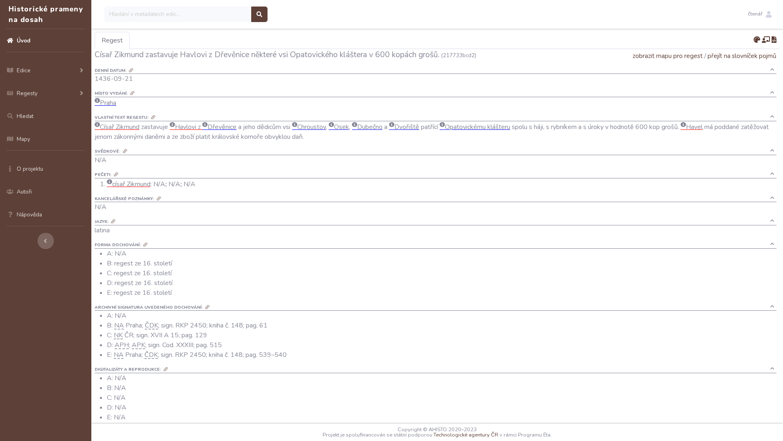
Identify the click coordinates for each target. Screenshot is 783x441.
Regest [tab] (112, 40)
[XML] (774, 40)
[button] (759, 14)
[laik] (766, 40)
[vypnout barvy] (757, 40)
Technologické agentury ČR (466, 435)
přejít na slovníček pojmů (742, 55)
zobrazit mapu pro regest (668, 55)
